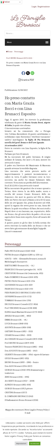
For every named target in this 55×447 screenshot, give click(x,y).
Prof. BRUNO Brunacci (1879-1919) (19, 342)
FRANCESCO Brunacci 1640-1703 (19, 288)
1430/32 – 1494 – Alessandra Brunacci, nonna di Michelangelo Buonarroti (25, 260)
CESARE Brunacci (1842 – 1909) (18, 335)
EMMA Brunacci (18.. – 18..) (16, 319)
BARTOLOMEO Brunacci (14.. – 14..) (19, 265)
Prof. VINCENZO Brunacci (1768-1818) (21, 308)
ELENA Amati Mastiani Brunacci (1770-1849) (23, 312)
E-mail (27, 412)
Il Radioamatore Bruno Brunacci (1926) (21, 400)
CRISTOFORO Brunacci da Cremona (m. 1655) (24, 273)
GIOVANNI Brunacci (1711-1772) (18, 296)
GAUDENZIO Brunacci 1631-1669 (18, 284)
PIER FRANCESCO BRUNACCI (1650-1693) (23, 292)
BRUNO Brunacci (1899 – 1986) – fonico (22, 362)
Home (10, 51)
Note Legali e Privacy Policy (37, 409)
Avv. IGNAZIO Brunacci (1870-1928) (23, 339)
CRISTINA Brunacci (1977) (16, 392)
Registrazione (44, 6)
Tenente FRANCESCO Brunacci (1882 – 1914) (24, 346)
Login (34, 6)
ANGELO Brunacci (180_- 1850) (18, 315)
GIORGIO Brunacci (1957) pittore (19, 388)
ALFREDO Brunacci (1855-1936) (18, 384)
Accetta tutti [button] (35, 443)
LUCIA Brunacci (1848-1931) (16, 323)
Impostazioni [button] (21, 443)
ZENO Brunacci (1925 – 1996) (17, 376)
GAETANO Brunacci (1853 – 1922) (19, 331)
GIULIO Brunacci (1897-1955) (17, 358)
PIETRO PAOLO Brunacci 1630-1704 (20, 281)
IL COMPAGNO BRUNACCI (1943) (19, 396)
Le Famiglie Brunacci (27, 21)
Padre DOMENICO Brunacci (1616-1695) (21, 277)
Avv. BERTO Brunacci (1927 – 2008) (19, 380)
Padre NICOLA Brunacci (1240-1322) (20, 250)
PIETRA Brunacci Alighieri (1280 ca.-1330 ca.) (23, 254)
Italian (7, 2)
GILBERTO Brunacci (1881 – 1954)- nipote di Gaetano (27, 354)
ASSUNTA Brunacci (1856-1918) (18, 327)
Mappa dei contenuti (14, 409)
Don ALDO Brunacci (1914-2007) (18, 366)
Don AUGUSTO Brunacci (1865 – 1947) (21, 350)
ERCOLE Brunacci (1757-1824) (21, 304)
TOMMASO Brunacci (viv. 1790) (18, 300)
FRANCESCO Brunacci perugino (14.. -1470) (23, 269)
